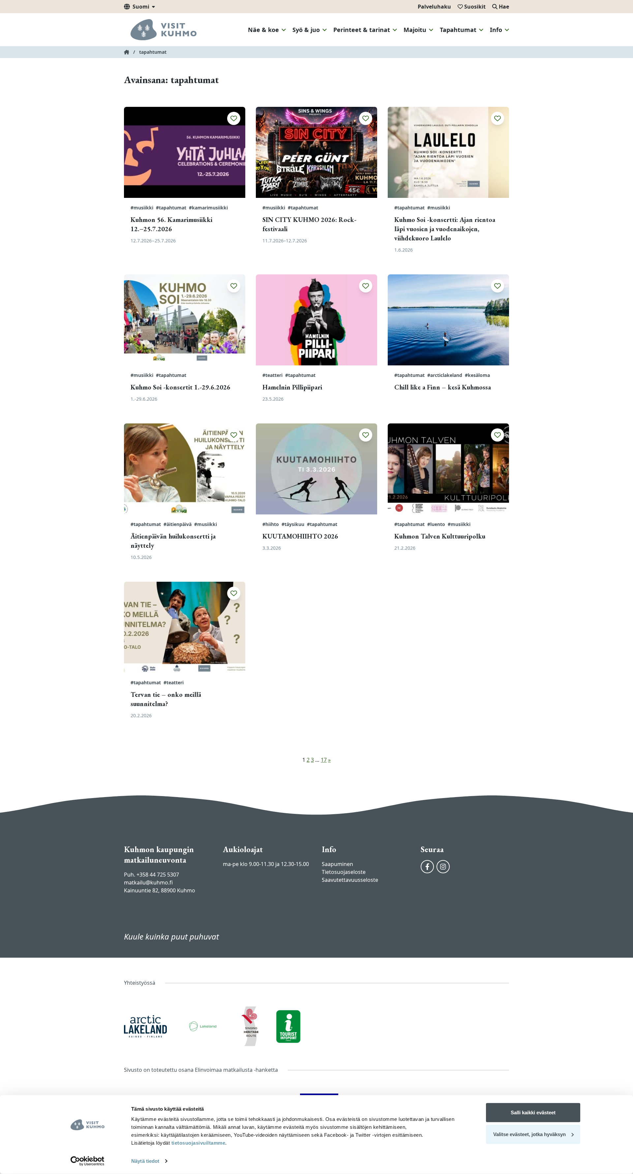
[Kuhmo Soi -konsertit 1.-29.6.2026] (184, 319)
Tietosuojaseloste (344, 872)
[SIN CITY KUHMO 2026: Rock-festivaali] (316, 152)
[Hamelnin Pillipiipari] (316, 319)
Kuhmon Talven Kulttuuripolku (439, 536)
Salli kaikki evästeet (533, 1112)
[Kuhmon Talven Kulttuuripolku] (448, 468)
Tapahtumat (458, 30)
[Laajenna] (284, 30)
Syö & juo (306, 30)
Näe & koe (263, 30)
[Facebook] (427, 866)
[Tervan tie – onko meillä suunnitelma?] (184, 627)
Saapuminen (337, 864)
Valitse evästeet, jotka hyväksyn (529, 1134)
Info (496, 30)
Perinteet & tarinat (361, 30)
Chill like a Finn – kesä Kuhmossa (442, 387)
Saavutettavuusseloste (350, 879)
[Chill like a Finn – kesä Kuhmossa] (448, 319)
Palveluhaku (434, 6)
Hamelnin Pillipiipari (292, 387)
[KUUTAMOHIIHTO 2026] (316, 468)
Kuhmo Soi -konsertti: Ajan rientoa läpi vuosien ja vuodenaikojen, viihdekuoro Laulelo (444, 228)
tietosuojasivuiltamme (197, 1143)
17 (324, 759)
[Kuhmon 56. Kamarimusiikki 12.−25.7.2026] (184, 152)
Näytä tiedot (145, 1161)
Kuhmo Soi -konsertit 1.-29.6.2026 (180, 387)
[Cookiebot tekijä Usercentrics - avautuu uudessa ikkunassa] (87, 1161)
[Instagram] (443, 866)
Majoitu (415, 30)
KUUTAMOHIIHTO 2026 (300, 536)
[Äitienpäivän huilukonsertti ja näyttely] (184, 468)
